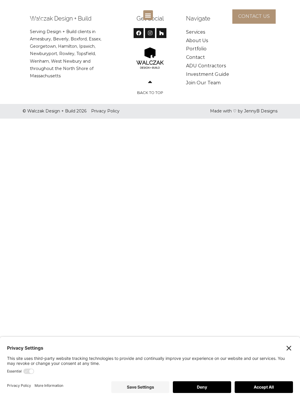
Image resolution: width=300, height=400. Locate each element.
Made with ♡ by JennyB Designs (243, 111)
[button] (148, 15)
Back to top (150, 92)
